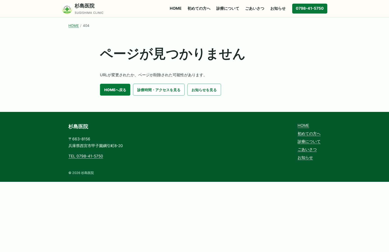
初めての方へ (199, 8)
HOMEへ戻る (115, 90)
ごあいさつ (254, 8)
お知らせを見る (204, 90)
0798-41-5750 (310, 8)
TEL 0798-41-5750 (85, 156)
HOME (175, 8)
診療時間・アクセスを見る (159, 90)
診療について (227, 8)
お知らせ (278, 8)
